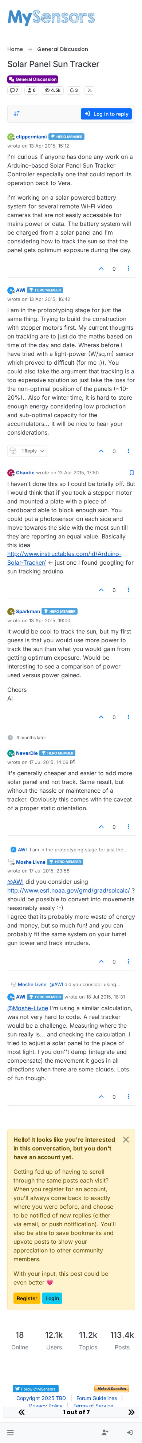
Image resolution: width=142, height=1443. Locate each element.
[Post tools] (128, 268)
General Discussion (35, 79)
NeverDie (27, 753)
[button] (10, 1433)
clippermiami (31, 137)
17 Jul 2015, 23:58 (49, 871)
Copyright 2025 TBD (41, 1398)
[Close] (126, 1139)
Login (52, 1298)
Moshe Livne (31, 862)
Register (27, 1298)
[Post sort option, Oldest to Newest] (17, 113)
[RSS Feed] (89, 90)
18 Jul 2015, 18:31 (105, 997)
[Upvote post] (101, 268)
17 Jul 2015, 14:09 (48, 762)
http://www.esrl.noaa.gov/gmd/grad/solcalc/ (68, 890)
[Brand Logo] (51, 17)
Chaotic (25, 472)
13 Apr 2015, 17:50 (78, 472)
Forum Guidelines (96, 1398)
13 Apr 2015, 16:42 (49, 299)
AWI (20, 290)
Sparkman (28, 611)
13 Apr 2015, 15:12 (49, 146)
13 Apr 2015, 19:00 (49, 620)
